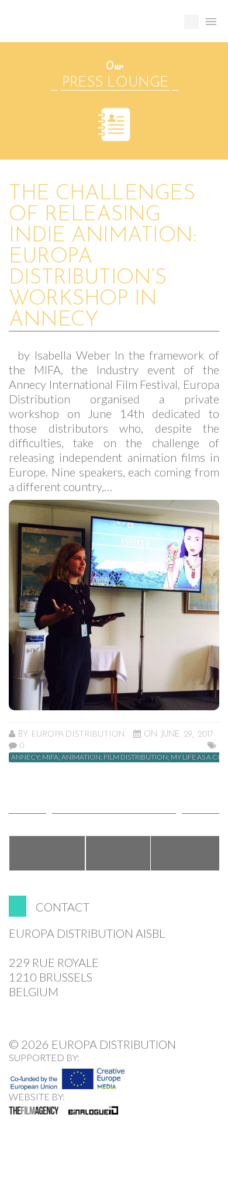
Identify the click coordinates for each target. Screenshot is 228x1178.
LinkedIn (185, 853)
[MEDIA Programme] (67, 1075)
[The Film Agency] (33, 1110)
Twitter (118, 853)
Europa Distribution (64, 26)
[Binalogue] (93, 1110)
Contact (62, 907)
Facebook (47, 853)
